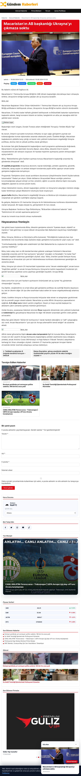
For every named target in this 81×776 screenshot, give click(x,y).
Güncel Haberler (21, 11)
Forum (48, 11)
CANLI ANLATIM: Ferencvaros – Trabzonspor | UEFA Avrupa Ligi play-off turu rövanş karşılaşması (36, 639)
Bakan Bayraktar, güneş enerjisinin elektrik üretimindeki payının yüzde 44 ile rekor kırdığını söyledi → (53, 353)
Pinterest (47, 83)
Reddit (40, 83)
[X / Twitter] (11, 527)
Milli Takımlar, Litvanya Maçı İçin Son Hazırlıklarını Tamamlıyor (24, 643)
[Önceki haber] (70, 542)
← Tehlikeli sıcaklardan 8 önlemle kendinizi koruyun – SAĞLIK (14, 353)
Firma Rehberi (36, 11)
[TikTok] (29, 527)
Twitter (14, 83)
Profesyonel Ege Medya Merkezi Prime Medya (20, 641)
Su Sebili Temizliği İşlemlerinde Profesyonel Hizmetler (22, 636)
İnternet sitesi (7, 470)
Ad (3, 453)
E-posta (5, 462)
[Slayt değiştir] (36, 757)
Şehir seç (8, 509)
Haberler (4, 18)
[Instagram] (17, 527)
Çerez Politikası (60, 11)
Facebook (22, 83)
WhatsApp (31, 83)
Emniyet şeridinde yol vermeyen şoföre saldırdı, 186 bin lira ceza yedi (27, 634)
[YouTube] (23, 527)
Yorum (5, 434)
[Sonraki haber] (74, 542)
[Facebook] (5, 527)
